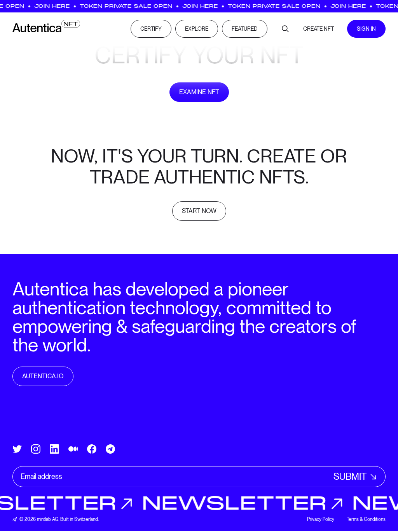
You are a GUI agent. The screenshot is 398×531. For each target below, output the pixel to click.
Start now (199, 211)
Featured (245, 29)
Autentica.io (43, 376)
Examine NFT (199, 92)
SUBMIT (350, 476)
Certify (151, 29)
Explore (196, 29)
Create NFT (318, 29)
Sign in (366, 29)
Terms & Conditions (366, 519)
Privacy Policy (320, 519)
